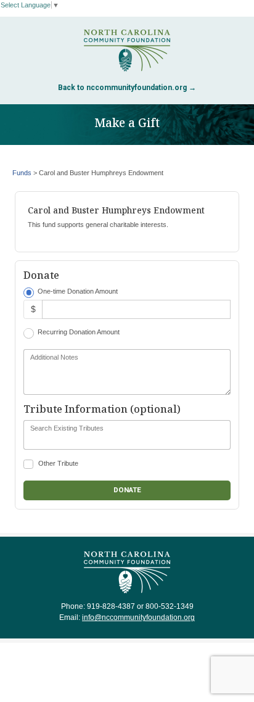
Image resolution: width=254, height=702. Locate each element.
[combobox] (126, 435)
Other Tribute (58, 463)
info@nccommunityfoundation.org (138, 617)
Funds (21, 172)
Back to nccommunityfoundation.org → (127, 87)
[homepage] (127, 51)
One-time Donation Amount (78, 291)
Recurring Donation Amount (79, 332)
